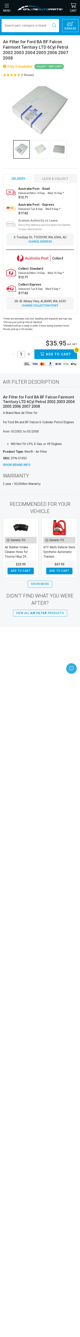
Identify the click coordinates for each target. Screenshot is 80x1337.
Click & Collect (55, 179)
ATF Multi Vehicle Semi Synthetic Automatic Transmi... (59, 551)
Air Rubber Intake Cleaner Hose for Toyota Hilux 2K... (16, 551)
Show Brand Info (16, 465)
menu (6, 10)
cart (73, 10)
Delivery (18, 179)
